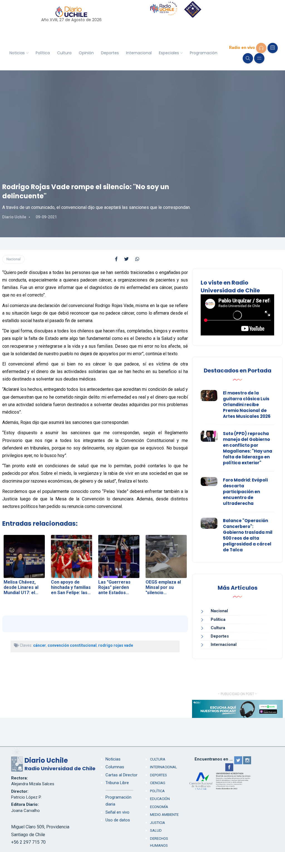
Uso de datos (117, 820)
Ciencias (157, 783)
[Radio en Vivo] (261, 48)
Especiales (169, 53)
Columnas (114, 766)
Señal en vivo (117, 812)
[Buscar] (248, 58)
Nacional (13, 259)
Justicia (157, 823)
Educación (160, 799)
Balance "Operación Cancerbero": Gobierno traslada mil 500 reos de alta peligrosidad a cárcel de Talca (247, 535)
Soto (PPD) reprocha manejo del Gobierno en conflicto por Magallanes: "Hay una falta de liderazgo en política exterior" (247, 448)
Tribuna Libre (117, 782)
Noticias (17, 53)
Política (43, 53)
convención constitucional (72, 645)
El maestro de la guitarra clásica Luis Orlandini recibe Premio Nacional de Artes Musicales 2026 (247, 404)
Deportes (110, 53)
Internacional (139, 53)
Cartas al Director (121, 774)
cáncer (39, 645)
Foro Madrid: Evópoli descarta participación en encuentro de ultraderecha (245, 491)
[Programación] (272, 48)
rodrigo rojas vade (115, 645)
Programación (203, 53)
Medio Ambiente (164, 815)
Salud (156, 830)
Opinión (86, 53)
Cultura (64, 53)
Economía (159, 807)
